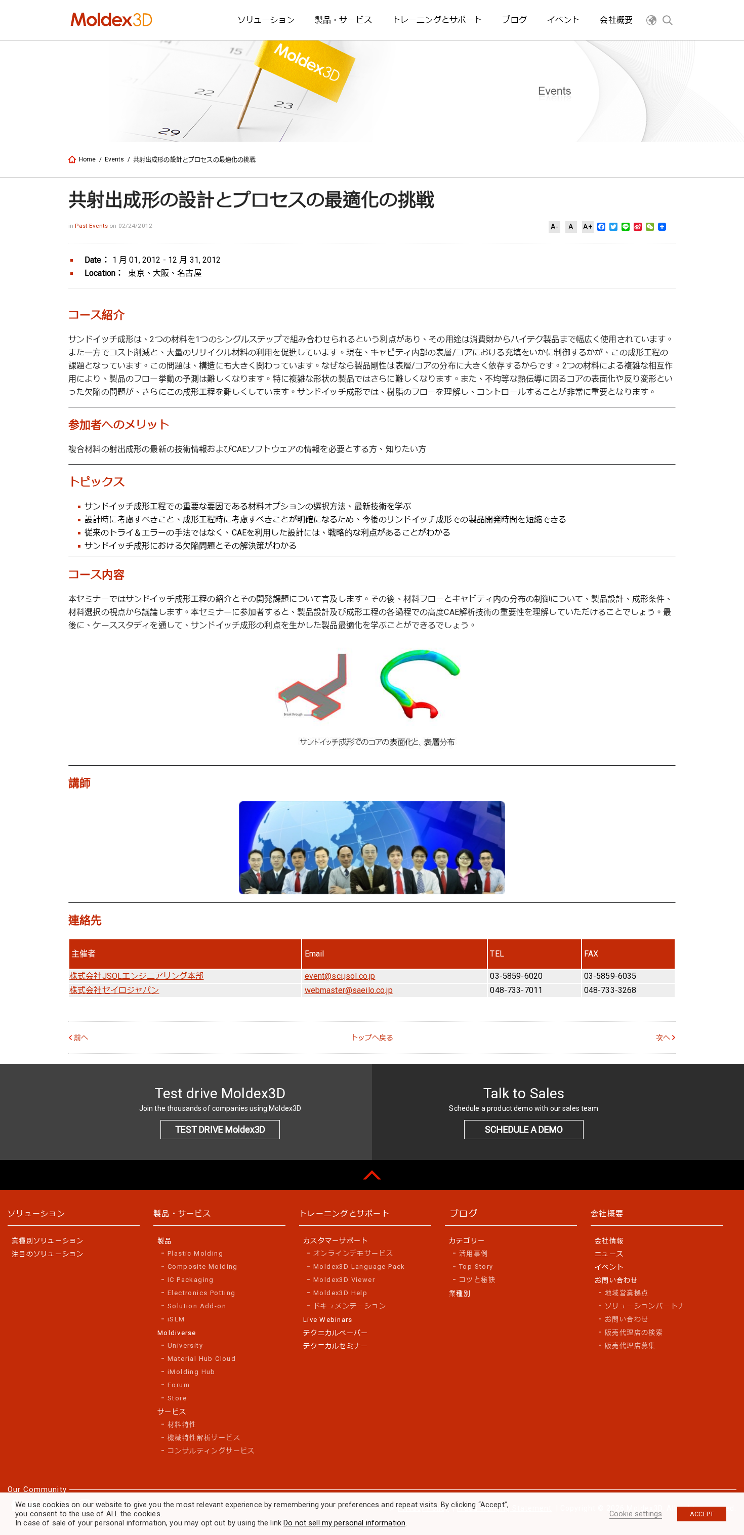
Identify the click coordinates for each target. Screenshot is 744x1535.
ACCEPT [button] (702, 1514)
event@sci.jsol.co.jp (340, 976)
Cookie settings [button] (635, 1513)
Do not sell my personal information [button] (344, 1522)
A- (554, 227)
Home (87, 159)
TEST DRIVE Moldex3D (220, 1129)
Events (115, 159)
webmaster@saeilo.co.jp (349, 990)
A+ (587, 227)
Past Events (92, 225)
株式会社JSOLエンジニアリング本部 (136, 976)
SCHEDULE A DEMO (524, 1129)
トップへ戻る (372, 1037)
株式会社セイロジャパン (114, 990)
